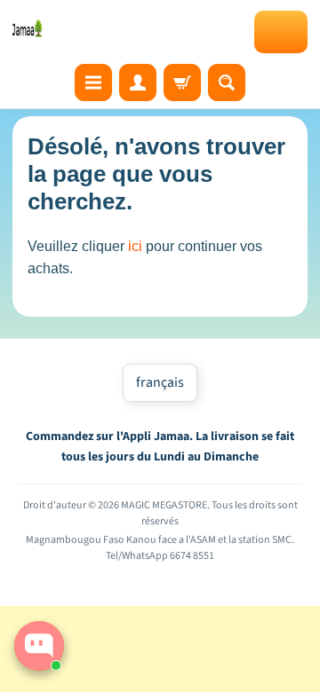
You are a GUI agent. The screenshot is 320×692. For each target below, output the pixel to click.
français (160, 382)
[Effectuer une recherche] (226, 82)
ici (135, 246)
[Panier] (182, 82)
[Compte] (137, 82)
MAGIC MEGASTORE (164, 505)
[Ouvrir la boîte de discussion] (39, 646)
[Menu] (93, 82)
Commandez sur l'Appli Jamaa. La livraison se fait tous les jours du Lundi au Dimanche (160, 446)
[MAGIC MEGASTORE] (28, 28)
